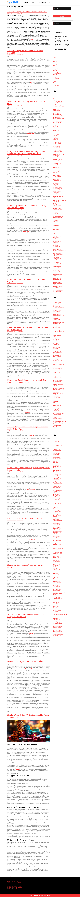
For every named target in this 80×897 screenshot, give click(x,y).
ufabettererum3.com (57, 273)
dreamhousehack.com (57, 606)
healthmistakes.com (57, 208)
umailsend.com (56, 130)
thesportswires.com (57, 166)
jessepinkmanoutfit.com (58, 129)
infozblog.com (56, 371)
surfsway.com (56, 492)
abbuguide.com (56, 481)
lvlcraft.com (55, 496)
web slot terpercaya (28, 293)
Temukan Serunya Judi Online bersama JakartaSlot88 (27, 12)
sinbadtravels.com (56, 123)
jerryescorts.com (56, 183)
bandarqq (55, 81)
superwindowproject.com (58, 404)
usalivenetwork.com (57, 114)
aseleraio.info (56, 221)
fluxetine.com (56, 392)
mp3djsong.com (56, 306)
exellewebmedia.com (57, 121)
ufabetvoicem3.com (57, 535)
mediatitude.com (56, 323)
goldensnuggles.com (57, 134)
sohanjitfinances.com (57, 259)
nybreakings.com (56, 599)
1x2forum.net (56, 440)
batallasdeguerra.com (57, 352)
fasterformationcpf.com (58, 133)
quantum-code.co (56, 564)
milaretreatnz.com (56, 347)
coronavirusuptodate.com (58, 510)
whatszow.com (56, 485)
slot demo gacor (30, 133)
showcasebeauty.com (57, 330)
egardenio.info (56, 224)
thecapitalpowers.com (57, 265)
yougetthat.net (56, 141)
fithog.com (55, 379)
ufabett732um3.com (57, 557)
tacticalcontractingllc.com (58, 263)
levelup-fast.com (56, 518)
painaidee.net (56, 162)
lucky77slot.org (56, 192)
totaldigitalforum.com (57, 611)
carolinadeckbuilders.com (58, 334)
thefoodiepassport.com (57, 402)
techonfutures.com (57, 589)
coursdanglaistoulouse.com (58, 307)
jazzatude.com (56, 342)
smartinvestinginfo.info (57, 552)
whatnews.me (56, 565)
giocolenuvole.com (57, 474)
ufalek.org (55, 197)
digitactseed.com (56, 495)
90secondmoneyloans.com (58, 498)
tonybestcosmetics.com (58, 615)
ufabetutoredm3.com (57, 283)
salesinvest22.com (56, 572)
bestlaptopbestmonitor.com (58, 380)
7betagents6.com (56, 508)
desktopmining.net (57, 415)
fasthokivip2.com (56, 148)
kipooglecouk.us (56, 398)
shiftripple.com (56, 255)
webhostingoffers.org (57, 483)
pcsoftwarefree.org (57, 470)
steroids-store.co (56, 376)
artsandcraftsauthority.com (58, 634)
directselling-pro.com (57, 626)
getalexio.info (56, 226)
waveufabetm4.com (57, 536)
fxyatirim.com (56, 479)
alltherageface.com (57, 621)
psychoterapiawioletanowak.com (59, 250)
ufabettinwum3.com (57, 278)
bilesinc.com (55, 346)
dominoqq (9, 882)
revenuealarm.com (57, 627)
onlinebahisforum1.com (58, 444)
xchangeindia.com (56, 603)
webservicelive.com (57, 635)
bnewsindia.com (56, 584)
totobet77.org (56, 270)
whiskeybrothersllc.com (58, 290)
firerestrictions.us (56, 367)
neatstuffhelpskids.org (57, 355)
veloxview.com (56, 287)
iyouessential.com (56, 475)
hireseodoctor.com (57, 515)
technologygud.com (57, 204)
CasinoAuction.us (56, 397)
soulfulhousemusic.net (57, 261)
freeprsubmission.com (57, 580)
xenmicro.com (56, 465)
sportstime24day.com (57, 170)
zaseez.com (55, 452)
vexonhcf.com (56, 320)
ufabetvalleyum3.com (57, 286)
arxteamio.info (56, 225)
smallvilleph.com (56, 349)
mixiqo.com (55, 242)
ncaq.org (55, 463)
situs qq (13, 887)
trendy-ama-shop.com (57, 574)
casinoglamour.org (57, 425)
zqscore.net (55, 220)
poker (31, 82)
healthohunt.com (56, 549)
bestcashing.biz (56, 365)
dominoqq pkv (17, 881)
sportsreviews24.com (57, 189)
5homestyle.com (56, 429)
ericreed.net (55, 390)
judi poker (55, 60)
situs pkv (55, 77)
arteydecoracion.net (57, 377)
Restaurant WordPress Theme (36, 895)
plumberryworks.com (57, 249)
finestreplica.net (56, 547)
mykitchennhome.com (57, 400)
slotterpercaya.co (56, 257)
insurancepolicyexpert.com (58, 331)
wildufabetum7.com (57, 291)
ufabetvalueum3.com (57, 531)
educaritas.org (56, 459)
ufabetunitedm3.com (57, 279)
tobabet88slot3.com (57, 266)
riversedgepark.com (57, 450)
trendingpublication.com (58, 271)
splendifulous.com (56, 524)
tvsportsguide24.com (57, 188)
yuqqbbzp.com (56, 507)
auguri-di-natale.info (57, 310)
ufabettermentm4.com (57, 274)
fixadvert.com (56, 316)
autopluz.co (55, 318)
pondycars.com (56, 587)
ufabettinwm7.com (57, 277)
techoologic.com (56, 590)
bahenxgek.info (56, 109)
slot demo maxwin (57, 73)
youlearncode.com (57, 478)
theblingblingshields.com (58, 172)
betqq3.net (55, 394)
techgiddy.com (56, 113)
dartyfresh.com (56, 467)
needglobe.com (56, 244)
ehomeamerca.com (57, 486)
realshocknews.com (57, 205)
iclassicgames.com (56, 146)
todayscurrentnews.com (58, 267)
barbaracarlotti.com (57, 414)
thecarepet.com (56, 98)
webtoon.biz (55, 164)
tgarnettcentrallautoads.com (58, 315)
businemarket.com (57, 156)
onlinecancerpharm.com (58, 196)
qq (53, 66)
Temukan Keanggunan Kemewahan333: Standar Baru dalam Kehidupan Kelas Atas (62, 40)
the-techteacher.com (57, 607)
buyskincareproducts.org (58, 419)
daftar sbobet (55, 61)
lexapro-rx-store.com (57, 418)
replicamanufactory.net (57, 521)
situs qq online (26, 231)
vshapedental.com (56, 595)
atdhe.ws (55, 385)
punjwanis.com (56, 94)
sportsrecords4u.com (57, 525)
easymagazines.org (57, 236)
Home (21, 2)
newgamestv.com (56, 175)
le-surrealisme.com (57, 328)
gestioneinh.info (56, 569)
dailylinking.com (56, 471)
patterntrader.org (56, 211)
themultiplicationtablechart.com (59, 423)
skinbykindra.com (56, 619)
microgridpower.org (57, 241)
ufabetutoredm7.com (57, 284)
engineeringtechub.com (58, 181)
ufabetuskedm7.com (57, 282)
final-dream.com (56, 566)
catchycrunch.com (56, 453)
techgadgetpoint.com (57, 187)
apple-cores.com (56, 412)
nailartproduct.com (57, 494)
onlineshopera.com (57, 466)
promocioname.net (57, 361)
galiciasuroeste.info (57, 351)
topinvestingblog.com (57, 335)
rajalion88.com (56, 448)
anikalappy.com (56, 541)
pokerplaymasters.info (57, 104)
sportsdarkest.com (57, 163)
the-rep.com (55, 338)
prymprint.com (56, 229)
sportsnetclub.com (57, 142)
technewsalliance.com (57, 553)
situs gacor (27, 412)
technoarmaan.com (57, 613)
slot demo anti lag (31, 489)
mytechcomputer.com (57, 631)
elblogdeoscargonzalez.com (58, 373)
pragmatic (55, 79)
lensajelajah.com (56, 461)
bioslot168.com (56, 632)
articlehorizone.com (57, 506)
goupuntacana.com (57, 449)
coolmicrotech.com (57, 605)
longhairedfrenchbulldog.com (59, 154)
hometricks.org (56, 238)
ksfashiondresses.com (57, 209)
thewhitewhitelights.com (58, 384)
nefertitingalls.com (57, 455)
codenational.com (56, 622)
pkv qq (31, 39)
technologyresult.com (57, 482)
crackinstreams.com (57, 511)
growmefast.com (56, 193)
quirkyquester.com (57, 253)
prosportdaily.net (56, 570)
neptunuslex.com (56, 309)
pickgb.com (55, 207)
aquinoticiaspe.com (57, 152)
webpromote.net (56, 375)
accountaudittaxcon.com (58, 228)
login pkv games (56, 58)
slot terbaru (30, 633)
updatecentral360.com (57, 217)
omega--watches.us (57, 312)
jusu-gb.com (55, 97)
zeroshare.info (56, 344)
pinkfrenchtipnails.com (57, 174)
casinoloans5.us (56, 396)
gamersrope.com (56, 119)
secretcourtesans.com (57, 442)
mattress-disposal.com (57, 199)
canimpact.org (56, 408)
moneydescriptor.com (57, 159)
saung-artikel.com (56, 147)
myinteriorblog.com (57, 582)
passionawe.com (56, 246)
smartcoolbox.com (57, 258)
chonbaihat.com (56, 372)
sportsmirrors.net (56, 178)
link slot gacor (56, 62)
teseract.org (55, 573)
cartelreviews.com (56, 491)
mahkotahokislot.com (57, 195)
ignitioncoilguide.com (57, 630)
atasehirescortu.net (57, 180)
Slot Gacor (26, 2)
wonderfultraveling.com (58, 360)
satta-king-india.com (57, 503)
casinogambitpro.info (57, 102)
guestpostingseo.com (57, 101)
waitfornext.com (56, 561)
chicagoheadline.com (57, 445)
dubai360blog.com (57, 191)
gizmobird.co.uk (56, 305)
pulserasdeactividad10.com (58, 413)
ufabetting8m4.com (57, 528)
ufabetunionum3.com (57, 529)
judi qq (27, 171)
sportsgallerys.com (57, 176)
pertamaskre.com (56, 110)
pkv (54, 83)
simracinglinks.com (57, 326)
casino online (31, 435)
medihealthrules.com (57, 593)
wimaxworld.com (56, 363)
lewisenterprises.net (57, 469)
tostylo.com (55, 139)
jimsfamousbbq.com (57, 301)
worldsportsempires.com (58, 216)
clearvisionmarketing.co (58, 562)
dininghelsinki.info (56, 543)
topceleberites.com (57, 527)
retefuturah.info (56, 551)
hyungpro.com (56, 167)
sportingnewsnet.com (57, 168)
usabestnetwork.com (57, 127)
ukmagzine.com (56, 125)
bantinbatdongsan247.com (58, 106)
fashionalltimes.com (57, 610)
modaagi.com (56, 348)
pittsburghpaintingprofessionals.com (60, 247)
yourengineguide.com (57, 598)
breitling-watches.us (57, 314)
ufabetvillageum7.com (57, 533)
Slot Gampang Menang (41, 2)
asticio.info (55, 222)
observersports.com (57, 150)
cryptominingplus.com (57, 151)
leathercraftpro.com (57, 240)
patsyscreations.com (57, 457)
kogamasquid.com (56, 422)
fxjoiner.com (55, 618)
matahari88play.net (57, 158)
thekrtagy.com (56, 602)
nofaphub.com (56, 454)
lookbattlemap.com (57, 135)
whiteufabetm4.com (57, 540)
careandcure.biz (56, 233)
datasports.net (56, 179)
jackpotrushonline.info (57, 115)
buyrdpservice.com (57, 137)
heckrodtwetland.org (57, 386)
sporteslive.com (56, 171)
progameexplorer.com (57, 623)
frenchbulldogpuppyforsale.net (59, 421)
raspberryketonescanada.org (59, 591)
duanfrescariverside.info (58, 544)
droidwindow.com (56, 578)
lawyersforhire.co (56, 155)
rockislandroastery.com (58, 624)
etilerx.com (55, 545)
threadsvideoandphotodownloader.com (61, 111)
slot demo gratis (56, 72)
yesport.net (55, 138)
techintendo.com (56, 487)
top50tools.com (56, 336)
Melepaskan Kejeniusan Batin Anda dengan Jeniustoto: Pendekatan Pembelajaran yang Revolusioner (27, 152)
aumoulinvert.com (56, 401)
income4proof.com (57, 458)
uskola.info (55, 558)
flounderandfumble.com (58, 548)
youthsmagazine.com (57, 160)
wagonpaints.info (56, 560)
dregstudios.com (56, 353)
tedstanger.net (56, 556)
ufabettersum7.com (57, 275)
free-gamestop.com (57, 122)
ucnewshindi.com (56, 117)
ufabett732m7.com (57, 576)
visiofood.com (56, 577)
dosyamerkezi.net (56, 327)
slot (49, 2)
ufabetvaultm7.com (57, 532)
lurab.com (55, 628)
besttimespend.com (57, 232)
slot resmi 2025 (28, 668)
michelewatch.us (56, 311)
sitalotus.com (55, 213)
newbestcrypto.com (57, 143)
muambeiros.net (56, 369)
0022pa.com (55, 343)
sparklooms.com (56, 262)
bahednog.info (56, 108)
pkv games (19, 882)
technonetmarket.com (57, 555)
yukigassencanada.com (57, 504)
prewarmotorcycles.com (58, 324)
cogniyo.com (55, 234)
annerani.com (56, 340)
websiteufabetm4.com (57, 539)
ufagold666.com (56, 581)
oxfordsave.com (56, 144)
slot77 (30, 590)
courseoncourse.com (57, 105)
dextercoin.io (55, 426)
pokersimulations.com (57, 520)
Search (56, 9)
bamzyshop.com (56, 586)
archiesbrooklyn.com (57, 368)
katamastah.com (56, 218)
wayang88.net (56, 537)
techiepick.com (56, 585)
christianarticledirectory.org (58, 427)
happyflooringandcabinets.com (59, 200)
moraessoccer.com (57, 356)
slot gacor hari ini (15, 884)
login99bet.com (56, 441)
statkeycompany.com (57, 332)
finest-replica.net (56, 568)
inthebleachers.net (56, 417)
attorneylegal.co (56, 184)
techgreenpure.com (57, 488)
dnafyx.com (55, 473)
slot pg (54, 69)
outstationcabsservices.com (58, 601)
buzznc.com (55, 617)
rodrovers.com (56, 500)
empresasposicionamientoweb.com (60, 614)
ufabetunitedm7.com (57, 281)
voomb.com (55, 185)
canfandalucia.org (56, 597)
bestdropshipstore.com (57, 490)
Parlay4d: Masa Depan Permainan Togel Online (25, 661)
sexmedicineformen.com (58, 254)
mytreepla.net (56, 519)
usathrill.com (55, 594)
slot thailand (32, 539)
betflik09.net (55, 462)
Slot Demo (32, 2)
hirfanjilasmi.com (56, 237)
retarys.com (55, 131)
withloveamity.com (57, 477)
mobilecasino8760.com (58, 393)
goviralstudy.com (56, 409)
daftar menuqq (10, 881)
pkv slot (54, 56)
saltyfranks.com (56, 339)
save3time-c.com (56, 319)
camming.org (55, 446)
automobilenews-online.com (59, 609)
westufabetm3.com (57, 288)
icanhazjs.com (56, 406)
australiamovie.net (57, 303)
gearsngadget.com (56, 514)
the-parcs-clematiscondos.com (59, 96)
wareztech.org (56, 126)
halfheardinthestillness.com (58, 388)
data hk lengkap (56, 68)
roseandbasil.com (56, 383)
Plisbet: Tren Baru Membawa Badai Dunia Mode (25, 518)
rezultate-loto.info (56, 523)
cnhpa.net (55, 212)
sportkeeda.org (56, 230)
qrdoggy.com (55, 203)
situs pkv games (56, 78)
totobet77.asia (56, 269)
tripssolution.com (56, 502)
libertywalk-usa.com (57, 302)
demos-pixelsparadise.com (58, 322)
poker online (55, 75)
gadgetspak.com (56, 512)
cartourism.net (56, 410)
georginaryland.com (57, 381)
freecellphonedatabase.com (58, 118)
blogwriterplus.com (57, 100)
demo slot (18, 769)
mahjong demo (56, 64)
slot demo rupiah (29, 349)
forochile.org (55, 357)
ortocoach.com (56, 245)
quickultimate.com (57, 251)
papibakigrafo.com (57, 405)
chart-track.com (56, 359)
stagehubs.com (56, 438)
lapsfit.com (55, 516)
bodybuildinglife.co (57, 201)
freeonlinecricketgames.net (58, 364)
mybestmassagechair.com (58, 389)
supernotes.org (56, 214)
